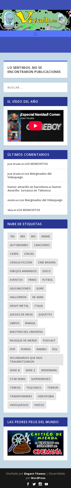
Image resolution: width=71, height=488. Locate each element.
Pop (12, 349)
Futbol (47, 280)
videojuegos (19, 405)
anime (45, 236)
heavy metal (19, 306)
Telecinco (33, 387)
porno (26, 349)
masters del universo (26, 332)
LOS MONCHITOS (36, 164)
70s (12, 236)
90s (33, 236)
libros (14, 323)
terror (52, 387)
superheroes (40, 379)
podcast (49, 340)
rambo (41, 349)
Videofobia (46, 396)
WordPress (38, 478)
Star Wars (17, 379)
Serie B (15, 370)
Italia (38, 306)
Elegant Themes (34, 473)
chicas (29, 254)
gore (40, 288)
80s (22, 236)
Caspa (14, 254)
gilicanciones (20, 288)
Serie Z (30, 370)
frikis (32, 280)
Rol (55, 349)
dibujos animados (23, 271)
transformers (21, 396)
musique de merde (23, 340)
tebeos (15, 387)
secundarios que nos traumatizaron (26, 359)
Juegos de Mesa (21, 314)
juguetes (45, 314)
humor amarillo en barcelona (27, 187)
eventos (16, 280)
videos (39, 405)
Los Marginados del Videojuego (29, 175)
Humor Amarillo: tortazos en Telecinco (34, 188)
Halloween (18, 297)
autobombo (19, 245)
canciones (42, 245)
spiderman (49, 370)
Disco (46, 271)
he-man (37, 297)
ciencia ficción (21, 262)
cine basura (47, 262)
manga (30, 323)
